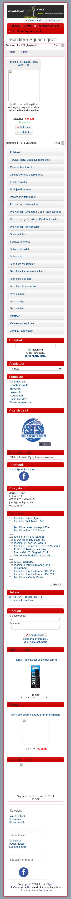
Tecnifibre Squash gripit (26, 31)
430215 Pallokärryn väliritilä (30, 549)
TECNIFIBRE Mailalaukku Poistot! (30, 159)
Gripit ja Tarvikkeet (21, 167)
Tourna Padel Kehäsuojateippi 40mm (35, 657)
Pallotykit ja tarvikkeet (23, 197)
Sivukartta (15, 392)
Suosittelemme (20, 759)
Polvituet (15, 152)
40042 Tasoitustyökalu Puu (29, 539)
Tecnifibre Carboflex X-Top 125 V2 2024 (37, 546)
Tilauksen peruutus (20, 402)
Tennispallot (17, 308)
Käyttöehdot (16, 395)
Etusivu (15, 26)
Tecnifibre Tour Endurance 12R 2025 (35, 571)
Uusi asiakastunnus (35, 642)
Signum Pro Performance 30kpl (35, 796)
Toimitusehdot (17, 381)
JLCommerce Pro (21, 887)
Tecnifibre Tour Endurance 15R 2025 (35, 574)
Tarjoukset (16, 704)
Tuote (12, 51)
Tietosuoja (15, 819)
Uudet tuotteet (19, 649)
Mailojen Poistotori (21, 189)
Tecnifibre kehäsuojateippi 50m (32, 527)
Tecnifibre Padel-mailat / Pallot (27, 271)
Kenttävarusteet (19, 182)
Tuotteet (28, 26)
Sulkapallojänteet (20, 241)
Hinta (24, 51)
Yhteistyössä (18, 410)
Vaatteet (14, 316)
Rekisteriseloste (18, 385)
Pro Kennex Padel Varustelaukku (33, 555)
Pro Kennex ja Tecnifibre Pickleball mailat (34, 219)
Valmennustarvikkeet (22, 323)
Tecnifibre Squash (48, 26)
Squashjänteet (18, 234)
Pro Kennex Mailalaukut (24, 204)
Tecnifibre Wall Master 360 (29, 521)
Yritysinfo (15, 388)
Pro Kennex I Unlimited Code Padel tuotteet (35, 211)
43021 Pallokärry (23, 561)
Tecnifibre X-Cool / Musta (28, 577)
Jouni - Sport (46, 884)
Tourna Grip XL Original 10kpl (31, 552)
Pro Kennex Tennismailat (24, 226)
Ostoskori (16, 513)
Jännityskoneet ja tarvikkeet (26, 174)
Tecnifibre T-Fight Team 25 (29, 536)
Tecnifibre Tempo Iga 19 (27, 518)
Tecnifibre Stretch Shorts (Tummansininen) (35, 712)
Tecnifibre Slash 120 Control (30, 543)
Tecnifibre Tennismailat (23, 286)
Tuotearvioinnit (20, 452)
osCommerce (44, 890)
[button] (35, 20)
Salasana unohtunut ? (35, 638)
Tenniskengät (18, 301)
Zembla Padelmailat (21, 330)
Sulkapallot (16, 256)
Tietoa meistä (17, 822)
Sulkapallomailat (19, 249)
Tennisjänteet (17, 293)
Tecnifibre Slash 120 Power (29, 530)
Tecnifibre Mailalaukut (22, 264)
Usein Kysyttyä (18, 399)
